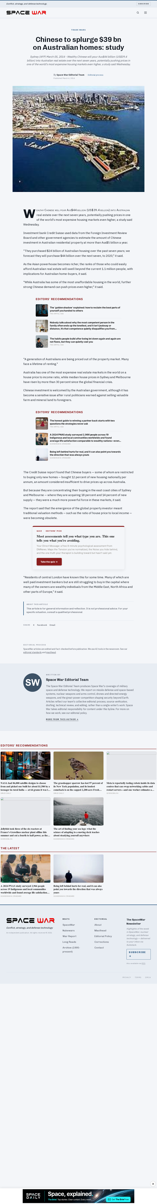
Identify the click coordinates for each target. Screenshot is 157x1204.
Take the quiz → (49, 561)
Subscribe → (137, 954)
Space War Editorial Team (70, 74)
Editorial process (95, 75)
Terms (138, 977)
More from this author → (62, 719)
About (97, 924)
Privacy (127, 977)
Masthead (100, 930)
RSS (143, 963)
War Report (69, 936)
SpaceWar (69, 924)
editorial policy (79, 712)
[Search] (138, 12)
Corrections (101, 941)
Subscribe (143, 4)
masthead (51, 652)
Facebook (42, 625)
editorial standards (32, 652)
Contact (99, 947)
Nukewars (69, 930)
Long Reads (69, 941)
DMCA (148, 977)
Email (52, 625)
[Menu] (145, 13)
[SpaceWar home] (26, 13)
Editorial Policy (103, 936)
